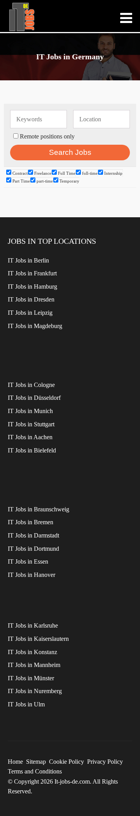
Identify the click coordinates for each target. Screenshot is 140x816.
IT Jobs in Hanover (31, 574)
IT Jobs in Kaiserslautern (38, 638)
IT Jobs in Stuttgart (31, 424)
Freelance (42, 173)
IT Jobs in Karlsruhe (33, 625)
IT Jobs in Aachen (30, 437)
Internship (112, 173)
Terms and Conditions (35, 771)
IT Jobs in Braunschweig (38, 509)
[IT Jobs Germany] (21, 17)
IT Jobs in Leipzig (30, 312)
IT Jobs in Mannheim (34, 665)
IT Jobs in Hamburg (32, 286)
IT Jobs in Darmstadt (33, 535)
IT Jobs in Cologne (31, 384)
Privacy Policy (105, 761)
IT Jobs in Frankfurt (32, 273)
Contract (19, 173)
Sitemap (36, 761)
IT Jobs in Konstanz (32, 652)
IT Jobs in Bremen (30, 522)
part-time (44, 181)
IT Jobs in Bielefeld (32, 450)
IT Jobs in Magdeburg (35, 326)
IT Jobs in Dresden (31, 299)
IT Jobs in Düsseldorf (34, 397)
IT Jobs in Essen (28, 561)
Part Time (20, 181)
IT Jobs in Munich (30, 411)
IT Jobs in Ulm (26, 704)
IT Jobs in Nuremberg (35, 691)
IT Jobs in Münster (31, 678)
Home (15, 761)
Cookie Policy (66, 761)
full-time (89, 173)
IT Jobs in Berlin (28, 260)
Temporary (68, 181)
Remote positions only (47, 136)
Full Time (66, 173)
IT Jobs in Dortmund (33, 548)
